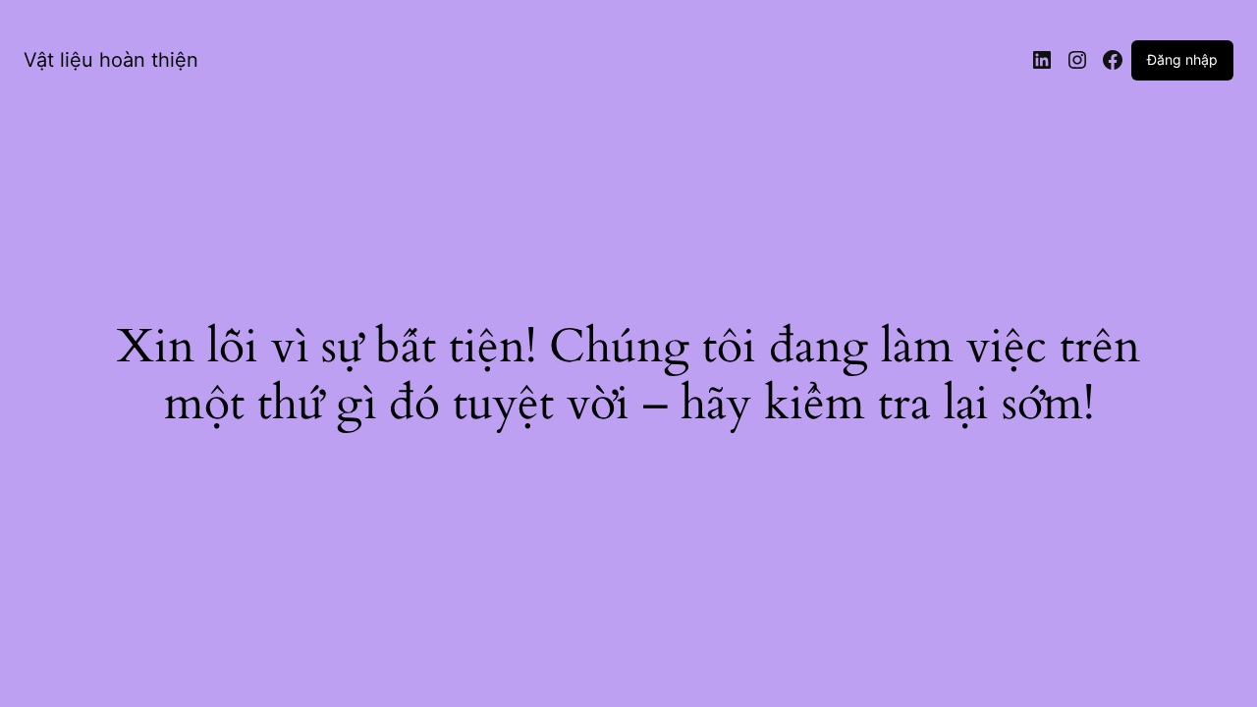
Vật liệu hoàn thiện (111, 60)
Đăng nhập (1182, 59)
